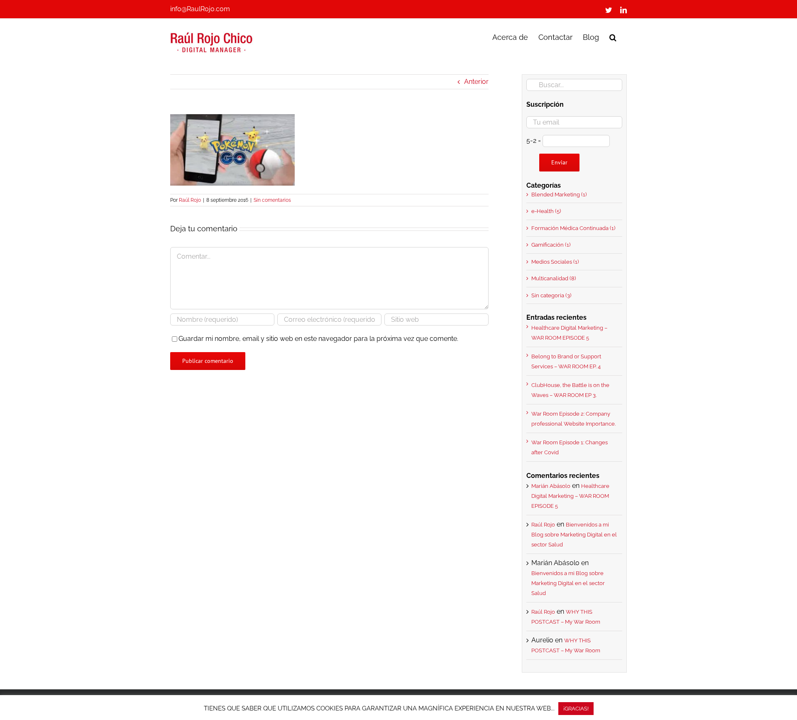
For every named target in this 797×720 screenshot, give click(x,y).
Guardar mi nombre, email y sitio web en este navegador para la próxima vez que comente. (318, 339)
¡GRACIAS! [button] (576, 708)
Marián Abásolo (550, 486)
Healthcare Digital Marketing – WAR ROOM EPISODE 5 (570, 496)
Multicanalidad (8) (553, 278)
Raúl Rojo (190, 200)
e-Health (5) (546, 211)
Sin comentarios (272, 200)
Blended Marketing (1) (559, 194)
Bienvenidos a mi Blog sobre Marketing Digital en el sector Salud (574, 535)
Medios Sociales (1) (555, 262)
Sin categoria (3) (551, 295)
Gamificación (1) (550, 245)
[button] (612, 36)
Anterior (476, 82)
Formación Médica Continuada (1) (573, 228)
